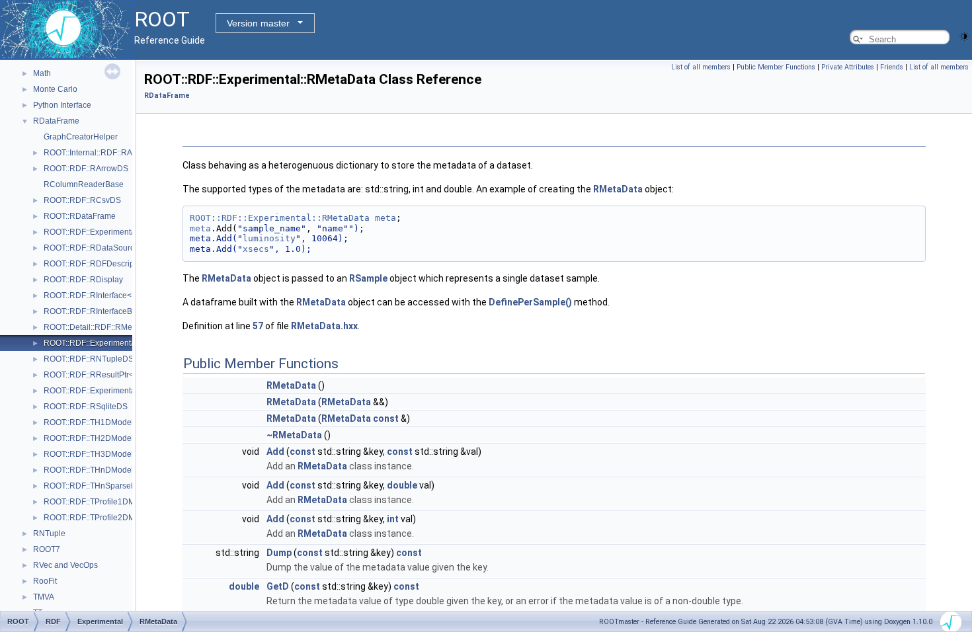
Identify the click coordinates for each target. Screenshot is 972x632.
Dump (279, 552)
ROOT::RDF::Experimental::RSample (109, 390)
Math (42, 73)
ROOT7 (46, 549)
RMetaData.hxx (324, 326)
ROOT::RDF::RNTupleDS (89, 359)
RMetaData (618, 189)
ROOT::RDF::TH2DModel (89, 438)
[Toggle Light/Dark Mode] (964, 35)
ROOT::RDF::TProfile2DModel (97, 517)
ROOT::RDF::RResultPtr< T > (95, 374)
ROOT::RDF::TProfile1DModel (97, 501)
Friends (891, 67)
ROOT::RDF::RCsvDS (82, 200)
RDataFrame (56, 121)
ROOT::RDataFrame (80, 216)
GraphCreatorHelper (81, 136)
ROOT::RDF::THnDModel (89, 470)
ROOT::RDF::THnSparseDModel (101, 486)
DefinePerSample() (530, 302)
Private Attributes (847, 67)
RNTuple (49, 533)
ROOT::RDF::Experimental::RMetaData (113, 343)
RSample (368, 278)
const (386, 418)
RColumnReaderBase (84, 184)
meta (385, 218)
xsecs (256, 249)
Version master (258, 23)
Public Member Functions (776, 67)
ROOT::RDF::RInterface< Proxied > (106, 295)
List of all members (701, 67)
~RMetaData (294, 435)
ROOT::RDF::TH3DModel (89, 454)
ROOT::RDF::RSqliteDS (86, 406)
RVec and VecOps (65, 565)
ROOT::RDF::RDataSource (91, 248)
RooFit (45, 581)
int (393, 519)
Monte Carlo (55, 89)
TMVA (43, 597)
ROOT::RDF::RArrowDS (86, 168)
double (402, 485)
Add (275, 451)
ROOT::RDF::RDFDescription (95, 263)
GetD (277, 586)
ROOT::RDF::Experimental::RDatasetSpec (119, 232)
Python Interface (62, 105)
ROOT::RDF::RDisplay (83, 279)
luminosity (269, 238)
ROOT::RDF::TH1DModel (89, 422)
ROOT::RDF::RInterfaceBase (94, 311)
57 (258, 326)
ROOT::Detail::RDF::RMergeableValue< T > (121, 327)
